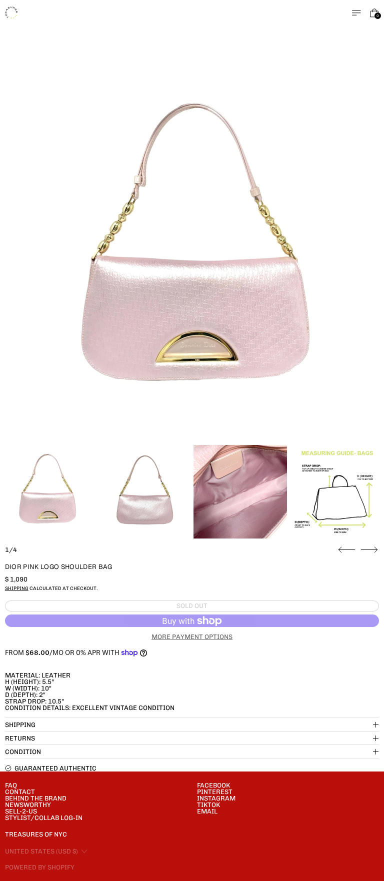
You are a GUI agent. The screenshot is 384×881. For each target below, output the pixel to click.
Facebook (213, 785)
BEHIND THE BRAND (35, 798)
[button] (192, 255)
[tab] (47, 491)
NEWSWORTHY (28, 804)
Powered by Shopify (39, 867)
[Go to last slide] (346, 550)
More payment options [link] (192, 637)
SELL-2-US (21, 811)
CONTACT (20, 792)
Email (207, 811)
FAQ (11, 785)
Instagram (216, 798)
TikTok (208, 805)
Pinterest (214, 791)
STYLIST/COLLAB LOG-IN (43, 818)
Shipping (16, 588)
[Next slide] (369, 550)
